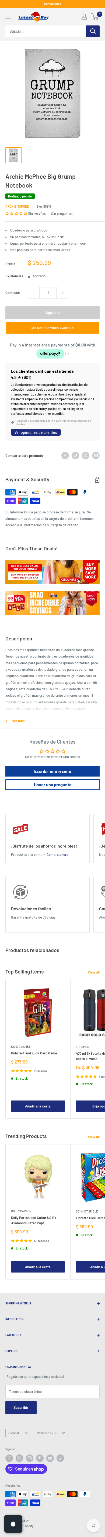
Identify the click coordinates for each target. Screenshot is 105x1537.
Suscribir (21, 1407)
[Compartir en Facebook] (65, 455)
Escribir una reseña (52, 771)
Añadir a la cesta (38, 1106)
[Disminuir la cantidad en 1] (33, 293)
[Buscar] (93, 31)
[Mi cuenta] (84, 17)
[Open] (13, 1524)
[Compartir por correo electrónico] (96, 455)
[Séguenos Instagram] (29, 1458)
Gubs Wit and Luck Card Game (34, 1053)
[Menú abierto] (8, 17)
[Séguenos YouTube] (50, 1458)
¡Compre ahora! (57, 854)
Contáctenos (52, 3)
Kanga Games (20, 1046)
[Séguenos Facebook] (9, 1458)
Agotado (53, 312)
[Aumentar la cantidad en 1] (62, 293)
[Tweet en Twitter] (85, 455)
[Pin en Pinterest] (75, 455)
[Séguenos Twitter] (19, 1458)
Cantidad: (12, 292)
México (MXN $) (46, 1433)
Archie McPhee (17, 206)
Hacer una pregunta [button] (52, 784)
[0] (95, 16)
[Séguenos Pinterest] (40, 1458)
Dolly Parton (21, 1211)
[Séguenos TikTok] (60, 1458)
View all (94, 972)
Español (13, 1433)
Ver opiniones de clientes (36, 432)
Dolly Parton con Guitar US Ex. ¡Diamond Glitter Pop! (34, 1220)
